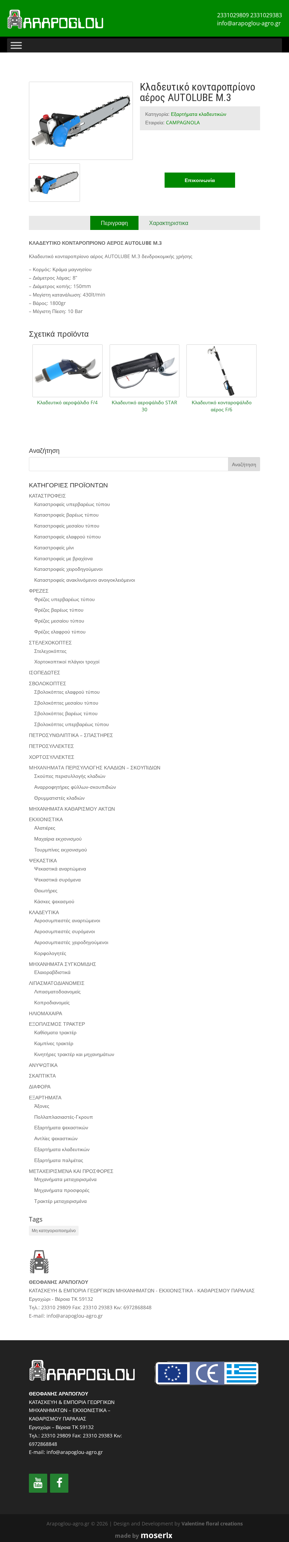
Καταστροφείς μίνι (54, 547)
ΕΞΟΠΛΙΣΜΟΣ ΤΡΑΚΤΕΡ (57, 1023)
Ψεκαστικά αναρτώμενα (60, 868)
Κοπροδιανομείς (52, 1002)
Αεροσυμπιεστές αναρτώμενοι (67, 920)
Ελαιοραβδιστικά (52, 972)
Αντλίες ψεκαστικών (56, 1138)
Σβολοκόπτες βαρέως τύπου (66, 713)
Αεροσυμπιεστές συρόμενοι (64, 931)
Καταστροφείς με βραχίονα (63, 558)
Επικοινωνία (200, 180)
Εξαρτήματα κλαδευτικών (198, 114)
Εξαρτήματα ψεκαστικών (61, 1127)
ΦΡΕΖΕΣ (39, 590)
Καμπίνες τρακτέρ (53, 1043)
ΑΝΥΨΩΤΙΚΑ (43, 1065)
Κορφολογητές (50, 953)
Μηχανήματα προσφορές (62, 1190)
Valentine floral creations (212, 1523)
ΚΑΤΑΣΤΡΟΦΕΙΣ (47, 495)
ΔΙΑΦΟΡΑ (39, 1086)
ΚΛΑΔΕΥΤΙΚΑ (44, 912)
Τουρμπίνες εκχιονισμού (60, 849)
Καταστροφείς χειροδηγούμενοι (68, 569)
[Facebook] (59, 1483)
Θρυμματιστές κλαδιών (59, 797)
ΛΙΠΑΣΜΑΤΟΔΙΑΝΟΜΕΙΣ (57, 983)
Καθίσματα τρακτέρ (55, 1032)
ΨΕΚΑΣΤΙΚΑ (43, 860)
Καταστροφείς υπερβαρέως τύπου (72, 504)
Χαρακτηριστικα (168, 223)
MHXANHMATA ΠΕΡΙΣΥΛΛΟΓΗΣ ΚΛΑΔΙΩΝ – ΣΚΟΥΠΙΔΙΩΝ (94, 767)
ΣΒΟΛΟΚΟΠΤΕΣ (47, 683)
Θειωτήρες (45, 890)
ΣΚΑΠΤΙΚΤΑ (42, 1075)
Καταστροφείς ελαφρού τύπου (67, 536)
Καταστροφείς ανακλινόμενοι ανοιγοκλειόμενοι (84, 579)
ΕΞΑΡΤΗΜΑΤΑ (45, 1097)
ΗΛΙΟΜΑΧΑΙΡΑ (45, 1013)
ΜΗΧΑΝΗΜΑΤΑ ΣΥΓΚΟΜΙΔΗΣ (62, 964)
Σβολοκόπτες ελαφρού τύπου (67, 691)
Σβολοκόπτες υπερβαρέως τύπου (71, 724)
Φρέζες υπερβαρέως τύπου (64, 599)
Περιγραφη (114, 223)
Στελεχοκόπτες (50, 651)
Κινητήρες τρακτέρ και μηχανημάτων (74, 1054)
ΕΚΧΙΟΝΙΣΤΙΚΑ (46, 819)
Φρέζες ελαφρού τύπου (60, 631)
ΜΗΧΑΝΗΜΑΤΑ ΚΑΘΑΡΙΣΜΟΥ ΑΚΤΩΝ (72, 808)
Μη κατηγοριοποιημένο (54, 1231)
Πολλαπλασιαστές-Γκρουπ (63, 1116)
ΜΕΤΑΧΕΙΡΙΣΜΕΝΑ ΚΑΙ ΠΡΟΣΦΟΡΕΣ (71, 1171)
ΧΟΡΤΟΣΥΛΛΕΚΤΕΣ (51, 757)
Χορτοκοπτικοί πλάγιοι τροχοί (66, 661)
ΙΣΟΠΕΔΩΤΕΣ (44, 672)
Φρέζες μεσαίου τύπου (59, 620)
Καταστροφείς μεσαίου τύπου (66, 525)
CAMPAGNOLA (183, 122)
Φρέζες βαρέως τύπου (59, 609)
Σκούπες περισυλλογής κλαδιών (69, 776)
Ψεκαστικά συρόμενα (57, 879)
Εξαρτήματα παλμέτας (58, 1160)
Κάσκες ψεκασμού (54, 901)
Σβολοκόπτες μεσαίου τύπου (66, 702)
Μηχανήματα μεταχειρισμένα (65, 1179)
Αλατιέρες (44, 827)
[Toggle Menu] (16, 45)
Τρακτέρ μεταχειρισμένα (60, 1201)
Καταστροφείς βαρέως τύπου (66, 514)
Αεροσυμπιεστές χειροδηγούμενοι (71, 942)
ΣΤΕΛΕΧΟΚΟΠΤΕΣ (50, 642)
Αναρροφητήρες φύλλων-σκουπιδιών (75, 787)
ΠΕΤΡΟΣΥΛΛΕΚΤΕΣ (51, 746)
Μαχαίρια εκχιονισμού (58, 838)
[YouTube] (38, 1483)
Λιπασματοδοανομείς (57, 991)
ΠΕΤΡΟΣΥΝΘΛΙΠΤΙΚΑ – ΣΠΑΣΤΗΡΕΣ (71, 735)
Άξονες (41, 1106)
